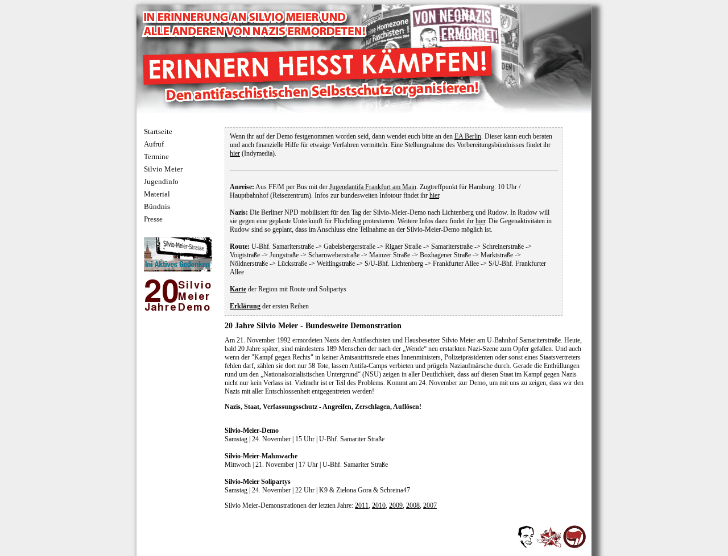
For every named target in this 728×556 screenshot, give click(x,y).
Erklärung (245, 306)
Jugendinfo (161, 181)
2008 (413, 505)
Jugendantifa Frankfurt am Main (372, 187)
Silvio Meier (163, 169)
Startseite (158, 131)
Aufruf (154, 144)
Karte (238, 289)
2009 (396, 505)
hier (235, 153)
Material (157, 194)
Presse (153, 219)
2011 (362, 505)
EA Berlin (467, 136)
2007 (430, 505)
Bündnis (157, 206)
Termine (156, 156)
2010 (379, 505)
